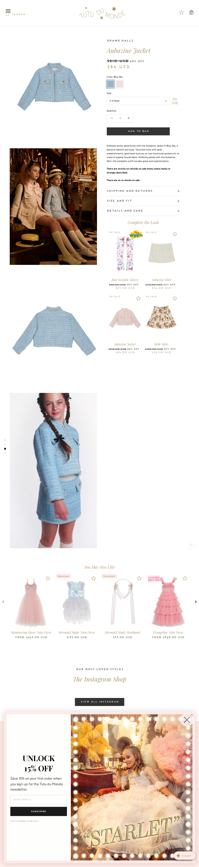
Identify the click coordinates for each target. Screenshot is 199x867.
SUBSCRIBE (38, 811)
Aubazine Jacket (125, 344)
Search (18, 14)
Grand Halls (120, 41)
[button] (3, 602)
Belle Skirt (161, 344)
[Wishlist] (138, 234)
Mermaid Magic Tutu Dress (76, 632)
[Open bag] (191, 12)
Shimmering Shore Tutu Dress (31, 632)
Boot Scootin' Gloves (125, 280)
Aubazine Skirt (161, 280)
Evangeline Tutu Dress (168, 632)
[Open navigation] (8, 11)
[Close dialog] (187, 719)
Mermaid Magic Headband (122, 632)
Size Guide (175, 100)
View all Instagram (99, 702)
